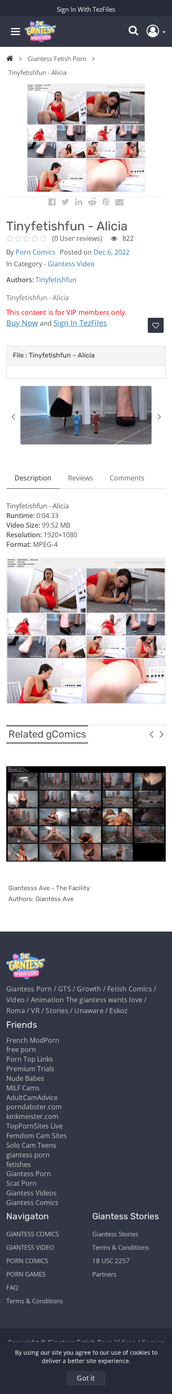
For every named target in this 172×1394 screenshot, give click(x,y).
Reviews (80, 478)
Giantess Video (71, 263)
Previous (13, 416)
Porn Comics (35, 252)
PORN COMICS (27, 1260)
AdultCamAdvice (32, 1097)
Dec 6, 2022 (111, 252)
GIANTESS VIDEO (30, 1247)
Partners (104, 1274)
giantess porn (28, 1154)
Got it (86, 1378)
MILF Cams (23, 1088)
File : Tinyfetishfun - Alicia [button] (54, 355)
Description (33, 478)
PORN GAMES (26, 1274)
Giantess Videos (31, 1192)
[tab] (86, 355)
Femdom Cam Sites (36, 1135)
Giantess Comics (32, 1202)
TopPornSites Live (34, 1126)
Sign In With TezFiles (86, 9)
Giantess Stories (115, 1234)
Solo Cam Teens (31, 1145)
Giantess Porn (28, 1173)
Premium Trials (30, 1068)
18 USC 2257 (111, 1260)
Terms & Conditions (34, 1301)
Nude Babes (25, 1078)
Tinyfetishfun (55, 279)
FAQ (12, 1287)
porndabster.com (34, 1106)
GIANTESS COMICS (32, 1234)
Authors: (20, 279)
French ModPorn (32, 1040)
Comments (127, 478)
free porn (21, 1049)
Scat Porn (21, 1183)
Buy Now (22, 323)
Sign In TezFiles (80, 323)
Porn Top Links (29, 1059)
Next (159, 416)
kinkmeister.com (32, 1116)
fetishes (18, 1164)
